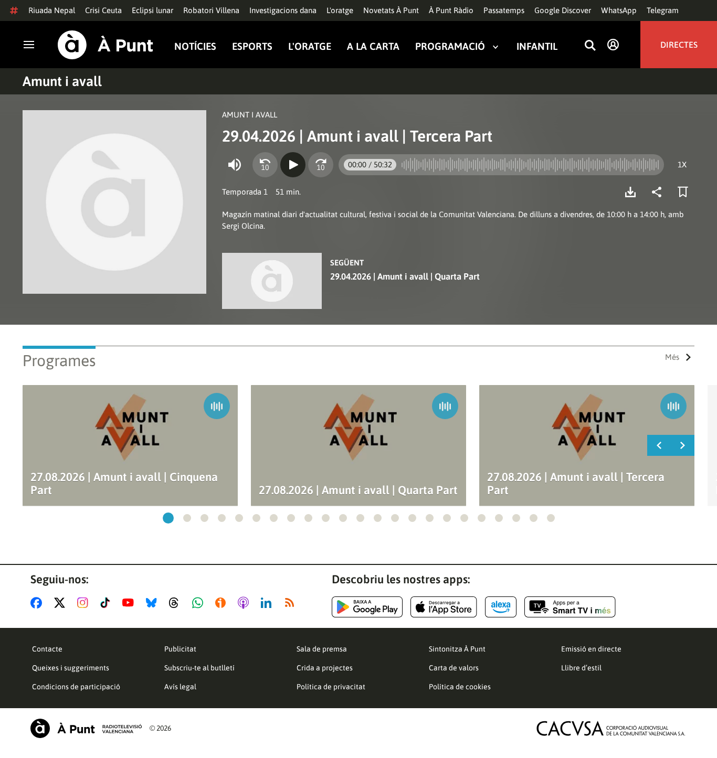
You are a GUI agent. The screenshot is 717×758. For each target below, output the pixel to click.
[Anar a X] (61, 602)
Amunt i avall (62, 81)
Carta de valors (454, 668)
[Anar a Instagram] (84, 602)
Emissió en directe (591, 649)
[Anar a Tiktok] (107, 602)
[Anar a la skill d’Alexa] (500, 606)
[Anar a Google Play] (367, 606)
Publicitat (180, 649)
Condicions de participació (76, 686)
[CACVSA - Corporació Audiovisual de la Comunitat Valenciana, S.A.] (611, 728)
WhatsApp (619, 10)
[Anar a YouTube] (130, 602)
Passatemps (503, 10)
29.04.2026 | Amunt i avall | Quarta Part (405, 276)
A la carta (373, 46)
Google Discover (562, 10)
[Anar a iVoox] (222, 602)
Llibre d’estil (581, 668)
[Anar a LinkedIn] (268, 602)
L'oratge (339, 10)
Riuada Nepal (51, 10)
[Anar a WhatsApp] (199, 602)
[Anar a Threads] (176, 602)
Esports (252, 46)
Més (672, 357)
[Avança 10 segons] (320, 164)
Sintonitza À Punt (457, 649)
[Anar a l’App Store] (443, 606)
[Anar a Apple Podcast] (245, 602)
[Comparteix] (659, 192)
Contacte (47, 649)
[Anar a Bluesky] (153, 602)
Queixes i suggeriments (70, 668)
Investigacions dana (283, 10)
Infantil (536, 46)
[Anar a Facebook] (38, 602)
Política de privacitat (331, 686)
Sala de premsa (322, 649)
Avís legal (180, 686)
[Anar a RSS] (291, 602)
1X (682, 164)
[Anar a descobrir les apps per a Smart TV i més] (570, 606)
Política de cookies (460, 686)
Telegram (663, 10)
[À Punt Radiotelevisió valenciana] (86, 728)
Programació (450, 46)
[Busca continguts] (590, 46)
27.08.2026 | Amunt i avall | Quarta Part (358, 490)
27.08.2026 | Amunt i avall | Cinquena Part (124, 484)
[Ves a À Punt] (105, 44)
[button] (168, 518)
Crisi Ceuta (103, 10)
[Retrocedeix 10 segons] (265, 164)
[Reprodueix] (292, 164)
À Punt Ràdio (451, 10)
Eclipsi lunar (152, 10)
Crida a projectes (325, 668)
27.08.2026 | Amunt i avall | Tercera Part (576, 484)
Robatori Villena (211, 10)
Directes (679, 44)
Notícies (195, 46)
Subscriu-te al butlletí (199, 668)
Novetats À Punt (391, 10)
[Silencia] (234, 164)
